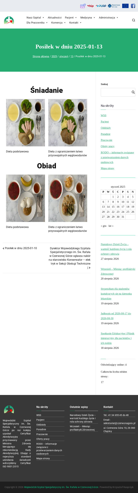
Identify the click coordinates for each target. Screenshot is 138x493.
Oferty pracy (108, 146)
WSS (103, 115)
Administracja (107, 17)
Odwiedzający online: (113, 364)
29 (113, 216)
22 (113, 211)
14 (108, 206)
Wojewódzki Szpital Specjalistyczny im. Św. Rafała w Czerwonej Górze (61, 487)
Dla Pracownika (35, 22)
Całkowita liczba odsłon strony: (114, 374)
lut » (111, 225)
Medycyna (86, 17)
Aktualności (55, 17)
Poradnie (105, 134)
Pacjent (69, 17)
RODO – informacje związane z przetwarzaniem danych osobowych (117, 157)
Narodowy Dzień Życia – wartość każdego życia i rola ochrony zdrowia (116, 249)
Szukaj (104, 84)
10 (123, 201)
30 (118, 216)
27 (103, 216)
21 (108, 211)
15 (113, 206)
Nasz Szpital (34, 17)
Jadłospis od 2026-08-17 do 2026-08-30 (116, 316)
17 (123, 206)
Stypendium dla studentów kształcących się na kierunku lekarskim (116, 293)
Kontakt (73, 22)
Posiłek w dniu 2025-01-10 (21, 248)
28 (108, 216)
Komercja (56, 22)
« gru (104, 225)
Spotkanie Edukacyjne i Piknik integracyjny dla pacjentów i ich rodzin (117, 338)
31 (123, 216)
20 (103, 211)
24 (123, 211)
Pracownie (106, 140)
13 (103, 206)
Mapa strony (107, 168)
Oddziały (106, 127)
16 (118, 206)
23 (118, 211)
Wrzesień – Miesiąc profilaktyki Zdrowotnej (118, 271)
